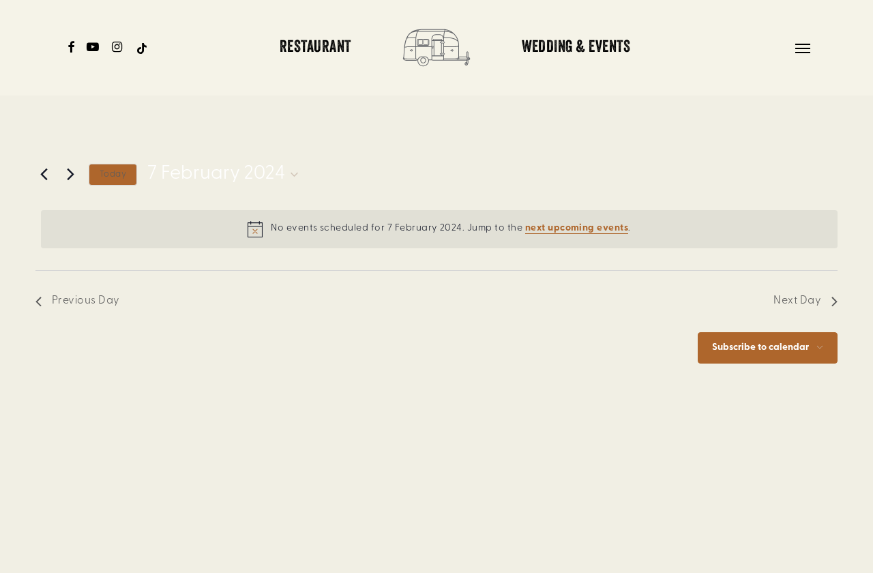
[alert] (439, 229)
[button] (803, 48)
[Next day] (70, 174)
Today (113, 174)
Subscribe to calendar (760, 347)
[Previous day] (43, 174)
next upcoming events (577, 228)
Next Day (797, 300)
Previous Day (86, 300)
